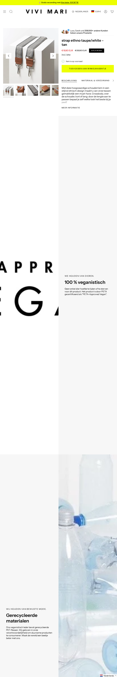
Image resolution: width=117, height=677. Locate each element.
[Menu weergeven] (4, 11)
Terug (8, 56)
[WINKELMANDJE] (112, 11)
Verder (53, 56)
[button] (108, 675)
